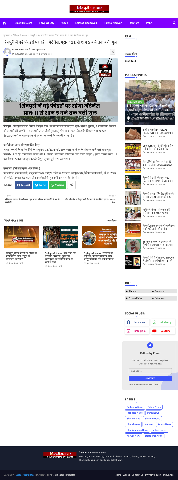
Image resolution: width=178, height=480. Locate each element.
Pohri (149, 23)
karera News (164, 424)
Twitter (42, 185)
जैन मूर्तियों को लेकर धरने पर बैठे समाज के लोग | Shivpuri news (157, 163)
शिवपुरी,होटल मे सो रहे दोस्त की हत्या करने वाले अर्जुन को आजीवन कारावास (21, 256)
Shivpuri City (46, 23)
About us (133, 291)
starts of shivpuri (154, 435)
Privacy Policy (135, 298)
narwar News (133, 435)
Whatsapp (59, 185)
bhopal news (133, 424)
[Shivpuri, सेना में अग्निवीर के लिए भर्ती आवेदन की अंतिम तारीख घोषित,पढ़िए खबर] (133, 150)
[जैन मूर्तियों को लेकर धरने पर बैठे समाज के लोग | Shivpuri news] (133, 166)
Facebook (25, 185)
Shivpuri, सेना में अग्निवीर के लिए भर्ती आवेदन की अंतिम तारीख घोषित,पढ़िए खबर (158, 149)
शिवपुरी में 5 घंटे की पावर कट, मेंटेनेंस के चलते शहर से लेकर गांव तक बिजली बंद (158, 181)
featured (148, 424)
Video (64, 23)
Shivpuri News (23, 23)
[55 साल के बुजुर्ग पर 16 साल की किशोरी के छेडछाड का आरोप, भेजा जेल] (133, 246)
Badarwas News (135, 407)
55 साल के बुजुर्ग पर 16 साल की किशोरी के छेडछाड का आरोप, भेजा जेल (158, 244)
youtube (166, 331)
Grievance (160, 298)
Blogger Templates (25, 474)
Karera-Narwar (113, 23)
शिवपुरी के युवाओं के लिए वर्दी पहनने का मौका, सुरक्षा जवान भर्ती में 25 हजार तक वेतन (158, 197)
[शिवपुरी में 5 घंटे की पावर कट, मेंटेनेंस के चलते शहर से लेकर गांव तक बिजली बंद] (133, 182)
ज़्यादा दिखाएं (112, 220)
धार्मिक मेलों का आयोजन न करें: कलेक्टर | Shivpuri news (156, 211)
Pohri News (153, 412)
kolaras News (159, 430)
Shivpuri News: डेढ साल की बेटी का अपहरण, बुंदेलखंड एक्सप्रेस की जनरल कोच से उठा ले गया (60, 258)
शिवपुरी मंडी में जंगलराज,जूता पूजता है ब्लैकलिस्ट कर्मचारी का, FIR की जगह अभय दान (158, 260)
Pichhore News (135, 412)
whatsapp (165, 322)
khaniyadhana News (137, 430)
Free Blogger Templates (63, 474)
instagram (140, 331)
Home (118, 474)
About (126, 474)
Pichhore (134, 23)
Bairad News (154, 407)
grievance (168, 474)
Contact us (160, 291)
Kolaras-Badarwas (86, 23)
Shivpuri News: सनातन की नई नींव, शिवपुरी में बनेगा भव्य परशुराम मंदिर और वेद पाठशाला (99, 256)
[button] (174, 23)
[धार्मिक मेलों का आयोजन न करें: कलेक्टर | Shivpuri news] (133, 214)
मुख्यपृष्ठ (6, 35)
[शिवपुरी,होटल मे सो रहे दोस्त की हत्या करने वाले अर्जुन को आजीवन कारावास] (133, 230)
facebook (139, 322)
